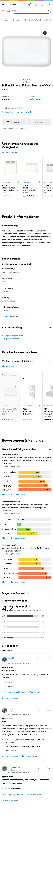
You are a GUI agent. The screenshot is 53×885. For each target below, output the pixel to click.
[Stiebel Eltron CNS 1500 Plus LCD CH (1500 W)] (31, 178)
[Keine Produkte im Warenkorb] (49, 5)
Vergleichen (15, 122)
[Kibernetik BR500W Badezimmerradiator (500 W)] (31, 396)
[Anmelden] (35, 4)
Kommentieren (11, 698)
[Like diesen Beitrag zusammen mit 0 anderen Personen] (38, 659)
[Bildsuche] (48, 11)
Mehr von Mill (35, 98)
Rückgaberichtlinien (10, 338)
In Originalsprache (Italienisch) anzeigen (22, 692)
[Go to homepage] (9, 4)
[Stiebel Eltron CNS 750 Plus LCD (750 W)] (10, 178)
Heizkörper (15, 20)
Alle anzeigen (8, 152)
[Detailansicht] (26, 481)
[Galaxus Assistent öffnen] (42, 5)
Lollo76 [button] (11, 658)
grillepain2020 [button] (14, 767)
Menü (7, 11)
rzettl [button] (10, 709)
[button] (26, 108)
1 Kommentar (31, 756)
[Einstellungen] (29, 5)
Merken (40, 122)
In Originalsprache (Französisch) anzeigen (23, 794)
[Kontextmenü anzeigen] (33, 659)
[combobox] (9, 650)
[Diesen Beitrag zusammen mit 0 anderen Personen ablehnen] (49, 659)
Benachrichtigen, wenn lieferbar (19, 112)
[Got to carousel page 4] (29, 79)
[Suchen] (15, 11)
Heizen (5, 20)
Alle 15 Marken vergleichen (13, 495)
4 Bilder (26, 82)
